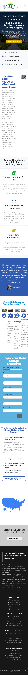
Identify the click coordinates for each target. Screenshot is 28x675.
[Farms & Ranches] (24, 315)
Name (4, 373)
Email (4, 380)
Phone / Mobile (7, 387)
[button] (25, 5)
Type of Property (7, 394)
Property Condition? (8, 401)
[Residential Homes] (4, 315)
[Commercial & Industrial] (17, 315)
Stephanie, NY (17, 287)
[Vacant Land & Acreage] (11, 315)
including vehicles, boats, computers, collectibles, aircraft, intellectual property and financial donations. (14, 585)
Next (20, 416)
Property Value (7, 407)
